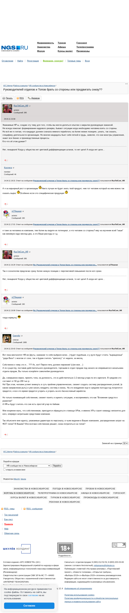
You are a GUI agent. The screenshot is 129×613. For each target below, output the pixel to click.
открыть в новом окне (15, 470)
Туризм (62, 43)
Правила (8, 524)
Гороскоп (81, 43)
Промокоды (83, 51)
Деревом (35, 98)
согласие (33, 595)
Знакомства (43, 47)
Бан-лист (8, 519)
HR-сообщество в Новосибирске (42, 86)
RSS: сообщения (34, 509)
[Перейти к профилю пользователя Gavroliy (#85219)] (7, 342)
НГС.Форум (8, 86)
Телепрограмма (85, 47)
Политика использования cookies (79, 595)
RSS (22, 98)
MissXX (17, 479)
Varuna (23, 479)
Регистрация (33, 61)
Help (6, 529)
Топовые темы (74, 61)
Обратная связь (11, 533)
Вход (87, 61)
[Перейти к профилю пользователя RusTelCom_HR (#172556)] (7, 112)
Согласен (29, 605)
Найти (20, 61)
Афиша (62, 47)
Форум (41, 51)
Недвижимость (45, 43)
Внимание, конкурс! (53, 61)
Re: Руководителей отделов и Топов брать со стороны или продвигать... (65, 265)
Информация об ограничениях (78, 588)
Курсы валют (65, 51)
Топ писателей (11, 515)
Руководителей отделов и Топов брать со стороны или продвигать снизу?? (66, 181)
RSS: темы (9, 509)
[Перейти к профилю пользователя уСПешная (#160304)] (6, 217)
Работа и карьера (21, 86)
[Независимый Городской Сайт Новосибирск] (14, 49)
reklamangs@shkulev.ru (104, 565)
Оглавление (7, 61)
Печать (9, 98)
